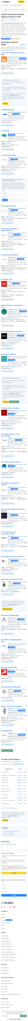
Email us (5, 103)
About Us (3, 914)
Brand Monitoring (5, 981)
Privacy (3, 925)
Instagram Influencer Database (9, 954)
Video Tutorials (5, 1002)
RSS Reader (4, 970)
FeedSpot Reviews (6, 922)
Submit (5, 200)
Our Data (3, 917)
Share (2, 20)
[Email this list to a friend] (15, 20)
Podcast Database (6, 941)
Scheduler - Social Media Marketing (10, 994)
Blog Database (5, 938)
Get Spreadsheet (7, 609)
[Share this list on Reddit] (13, 20)
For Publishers (4, 967)
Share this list (5, 841)
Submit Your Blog (6, 38)
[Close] (27, 1009)
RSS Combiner (4, 989)
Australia (6, 5)
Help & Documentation (7, 1004)
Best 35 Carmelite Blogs (9, 833)
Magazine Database (6, 944)
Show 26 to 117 (8, 750)
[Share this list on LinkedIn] (10, 20)
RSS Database (4, 936)
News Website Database (7, 952)
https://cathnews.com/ (18, 133)
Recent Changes (5, 1007)
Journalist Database (6, 946)
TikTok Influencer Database (8, 960)
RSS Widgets (4, 986)
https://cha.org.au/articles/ (19, 464)
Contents (14, 18)
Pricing (21, 1)
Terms (2, 928)
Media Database (5, 973)
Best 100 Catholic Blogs (9, 835)
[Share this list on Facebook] (5, 20)
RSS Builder (4, 991)
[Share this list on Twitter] (8, 20)
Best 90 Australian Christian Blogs (11, 831)
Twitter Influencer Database (8, 957)
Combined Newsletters (7, 983)
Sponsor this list (16, 38)
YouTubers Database (6, 949)
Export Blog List (14, 402)
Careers (6, 920)
